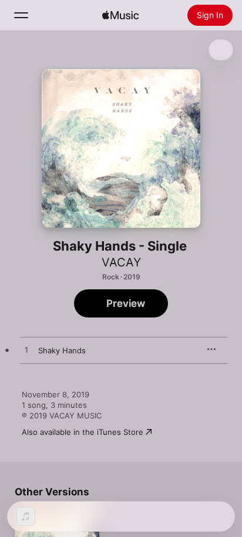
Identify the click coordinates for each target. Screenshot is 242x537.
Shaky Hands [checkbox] (62, 350)
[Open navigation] (21, 15)
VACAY (121, 262)
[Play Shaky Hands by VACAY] (26, 350)
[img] (120, 15)
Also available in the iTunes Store (82, 432)
